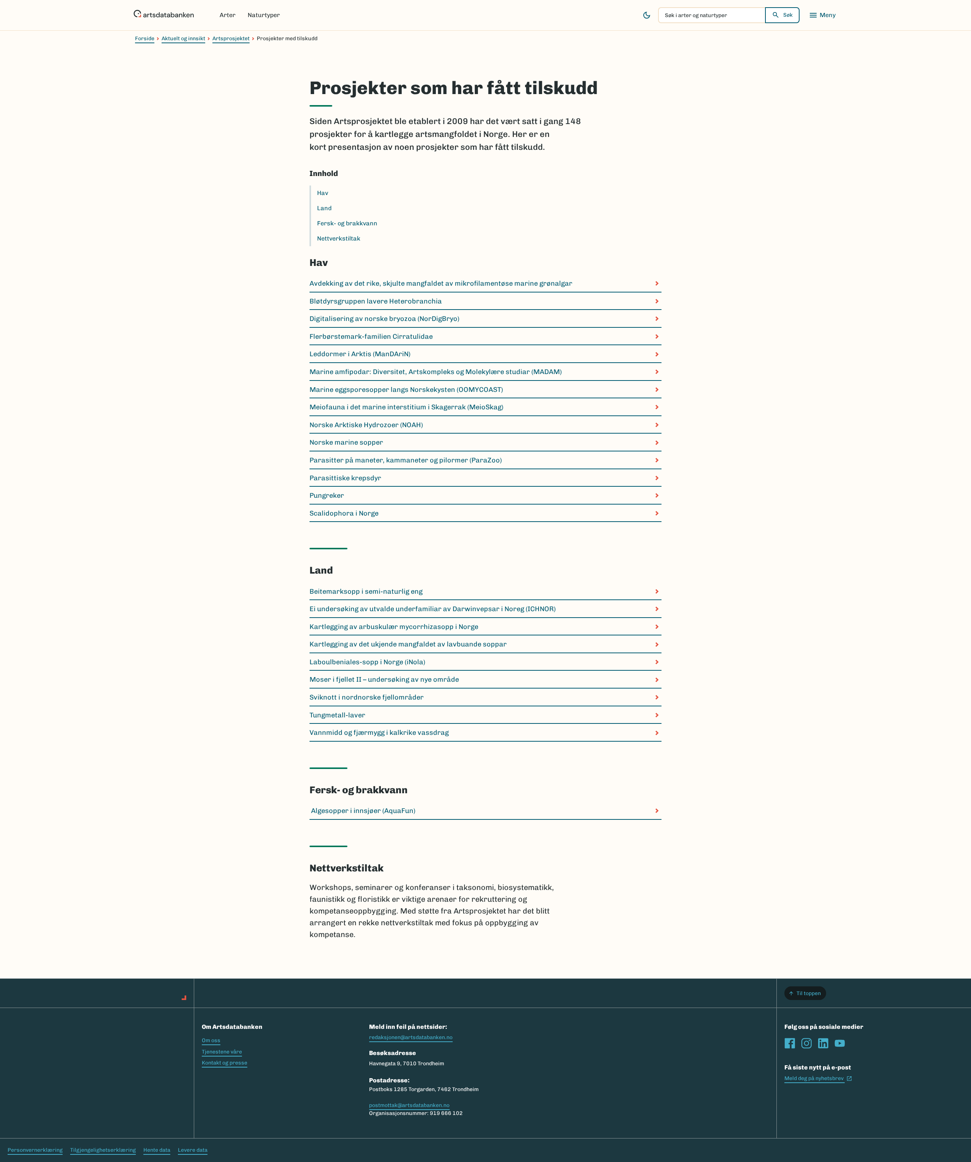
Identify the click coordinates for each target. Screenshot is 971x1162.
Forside (144, 38)
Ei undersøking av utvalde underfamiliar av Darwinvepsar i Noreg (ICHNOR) (433, 609)
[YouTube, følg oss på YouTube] (839, 1043)
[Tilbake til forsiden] (163, 15)
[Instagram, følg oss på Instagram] (806, 1043)
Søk (788, 15)
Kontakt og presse (224, 1063)
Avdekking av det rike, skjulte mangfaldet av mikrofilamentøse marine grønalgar (441, 283)
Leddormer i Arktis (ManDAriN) (360, 354)
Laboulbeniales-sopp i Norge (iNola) (367, 662)
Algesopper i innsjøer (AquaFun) (362, 811)
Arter (228, 15)
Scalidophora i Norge (344, 513)
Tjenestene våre (222, 1052)
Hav (322, 193)
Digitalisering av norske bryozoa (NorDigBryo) (384, 318)
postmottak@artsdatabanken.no (409, 1105)
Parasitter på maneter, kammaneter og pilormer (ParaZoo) (406, 460)
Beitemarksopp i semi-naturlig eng (366, 591)
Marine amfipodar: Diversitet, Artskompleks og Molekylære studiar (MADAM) (436, 372)
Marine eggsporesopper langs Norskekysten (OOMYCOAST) (406, 389)
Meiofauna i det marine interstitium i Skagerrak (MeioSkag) (406, 407)
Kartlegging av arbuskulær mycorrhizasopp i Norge (394, 627)
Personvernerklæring (35, 1150)
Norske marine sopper (346, 442)
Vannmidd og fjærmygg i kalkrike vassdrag (380, 732)
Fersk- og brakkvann (347, 223)
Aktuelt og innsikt (183, 38)
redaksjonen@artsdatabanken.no (411, 1037)
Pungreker (327, 495)
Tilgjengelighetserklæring (103, 1150)
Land (324, 208)
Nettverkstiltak (338, 238)
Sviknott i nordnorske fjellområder (367, 697)
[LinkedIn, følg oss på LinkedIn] (823, 1043)
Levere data (192, 1150)
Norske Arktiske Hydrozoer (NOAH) (366, 425)
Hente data (156, 1150)
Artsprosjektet (231, 38)
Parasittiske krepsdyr (345, 478)
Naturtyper (264, 15)
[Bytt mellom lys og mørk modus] (647, 15)
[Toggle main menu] (822, 15)
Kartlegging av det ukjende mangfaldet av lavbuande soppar (408, 644)
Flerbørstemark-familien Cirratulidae (371, 336)
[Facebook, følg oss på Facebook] (789, 1043)
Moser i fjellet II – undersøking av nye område (384, 679)
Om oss (211, 1040)
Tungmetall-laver (337, 715)
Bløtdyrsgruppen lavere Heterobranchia (376, 301)
